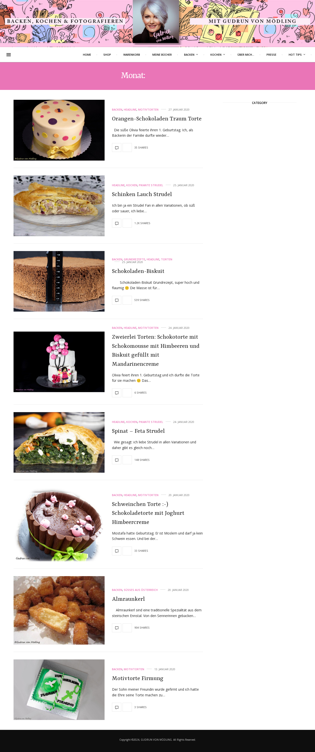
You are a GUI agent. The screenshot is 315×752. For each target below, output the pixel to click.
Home (87, 54)
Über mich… (245, 54)
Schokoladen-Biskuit (138, 271)
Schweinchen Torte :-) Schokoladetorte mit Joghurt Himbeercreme (148, 513)
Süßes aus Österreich (141, 589)
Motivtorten (148, 109)
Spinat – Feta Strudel (138, 431)
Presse (271, 54)
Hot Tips (295, 54)
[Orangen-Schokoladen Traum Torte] (59, 130)
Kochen (215, 54)
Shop (107, 54)
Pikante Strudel (151, 185)
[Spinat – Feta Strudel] (59, 442)
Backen (189, 54)
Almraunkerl (128, 599)
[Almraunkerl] (59, 610)
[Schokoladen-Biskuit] (59, 281)
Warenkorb (131, 54)
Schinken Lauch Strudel (142, 194)
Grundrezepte (134, 259)
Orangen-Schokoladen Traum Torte (157, 119)
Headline (130, 109)
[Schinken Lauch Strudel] (59, 205)
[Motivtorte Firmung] (59, 689)
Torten (166, 259)
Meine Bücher (162, 54)
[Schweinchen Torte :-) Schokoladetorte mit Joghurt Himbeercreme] (59, 524)
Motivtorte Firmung (137, 678)
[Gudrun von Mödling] (157, 23)
